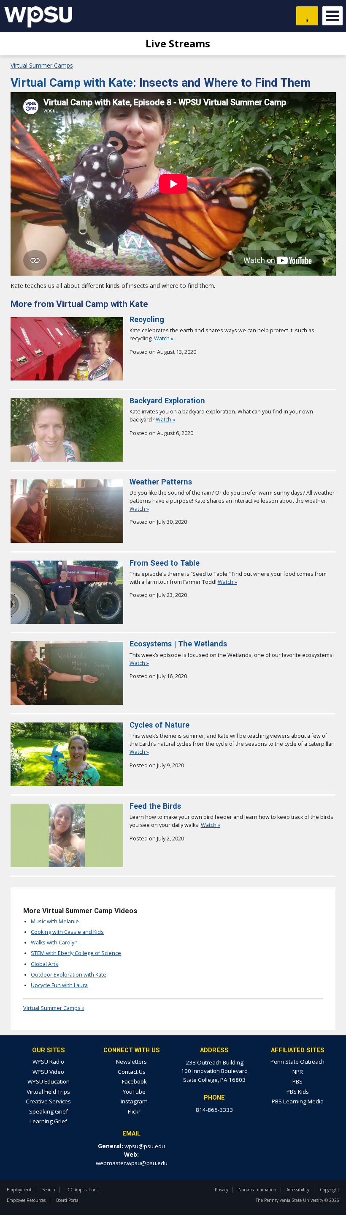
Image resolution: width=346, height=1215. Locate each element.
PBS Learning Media (298, 1101)
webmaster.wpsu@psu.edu (132, 1163)
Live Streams (176, 43)
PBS (297, 1081)
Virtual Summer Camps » (53, 1008)
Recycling (147, 319)
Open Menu (332, 15)
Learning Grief (48, 1121)
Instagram (133, 1101)
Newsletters (131, 1061)
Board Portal (68, 1200)
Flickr (134, 1111)
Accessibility (298, 1190)
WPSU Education (48, 1081)
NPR (297, 1071)
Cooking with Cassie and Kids (67, 932)
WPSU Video (48, 1071)
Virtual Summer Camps (42, 65)
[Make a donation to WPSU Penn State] (307, 15)
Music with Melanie (55, 921)
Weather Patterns (161, 481)
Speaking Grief (48, 1111)
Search (48, 1190)
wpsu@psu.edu (144, 1146)
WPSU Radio (48, 1061)
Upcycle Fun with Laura (59, 985)
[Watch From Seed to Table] (67, 622)
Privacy (221, 1190)
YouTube (134, 1091)
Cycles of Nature (159, 724)
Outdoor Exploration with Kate (68, 974)
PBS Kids (298, 1091)
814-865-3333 (214, 1110)
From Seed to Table (165, 562)
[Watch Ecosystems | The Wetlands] (67, 702)
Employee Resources (26, 1200)
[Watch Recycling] (67, 378)
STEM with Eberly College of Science (76, 953)
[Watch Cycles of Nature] (67, 784)
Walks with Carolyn (54, 942)
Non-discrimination (257, 1190)
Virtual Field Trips (48, 1091)
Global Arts (44, 964)
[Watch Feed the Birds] (67, 865)
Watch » (163, 338)
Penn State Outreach (297, 1061)
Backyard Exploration (167, 400)
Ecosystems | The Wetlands (178, 643)
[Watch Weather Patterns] (67, 540)
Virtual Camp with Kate (72, 83)
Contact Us (132, 1071)
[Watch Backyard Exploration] (67, 459)
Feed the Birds (155, 806)
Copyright (329, 1190)
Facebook (134, 1081)
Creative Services (48, 1101)
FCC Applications (81, 1190)
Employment (19, 1190)
